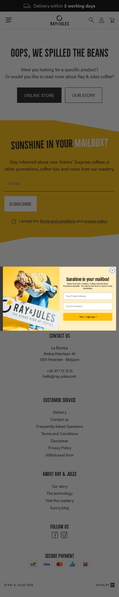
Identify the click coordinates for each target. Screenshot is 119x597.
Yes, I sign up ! (87, 316)
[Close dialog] (112, 270)
